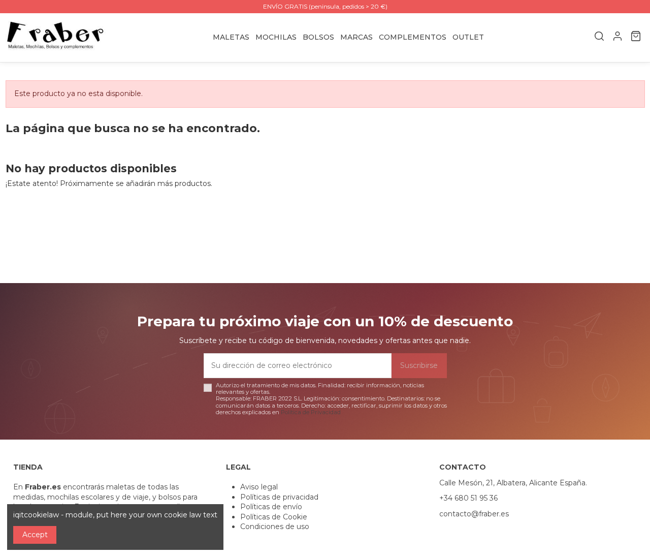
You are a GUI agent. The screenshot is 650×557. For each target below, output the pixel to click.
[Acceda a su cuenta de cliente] (617, 37)
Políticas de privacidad (279, 497)
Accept (35, 534)
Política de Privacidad (311, 412)
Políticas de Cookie (273, 516)
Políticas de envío (271, 506)
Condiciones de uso (274, 526)
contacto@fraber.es (474, 513)
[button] (356, 37)
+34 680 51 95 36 (468, 498)
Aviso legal (259, 486)
